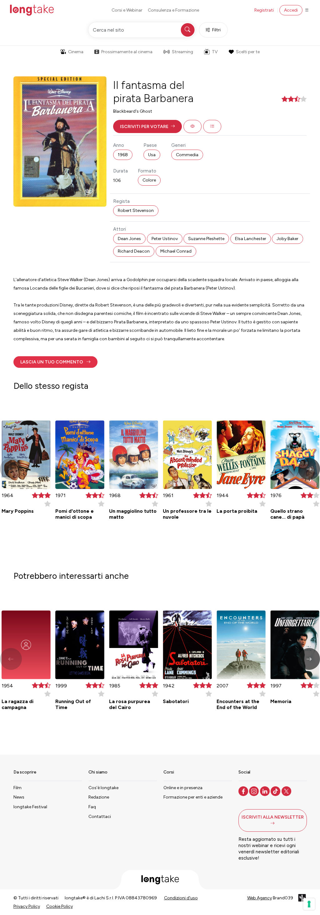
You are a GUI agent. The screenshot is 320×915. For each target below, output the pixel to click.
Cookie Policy (59, 906)
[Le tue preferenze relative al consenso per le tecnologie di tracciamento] (309, 904)
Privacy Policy (26, 906)
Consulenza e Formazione (173, 10)
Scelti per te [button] (248, 51)
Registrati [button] (264, 10)
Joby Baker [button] (287, 238)
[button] (147, 126)
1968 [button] (123, 154)
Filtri (216, 30)
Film (17, 787)
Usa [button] (152, 154)
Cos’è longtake (103, 787)
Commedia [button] (187, 154)
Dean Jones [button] (129, 238)
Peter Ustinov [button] (165, 238)
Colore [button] (149, 180)
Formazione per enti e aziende (192, 797)
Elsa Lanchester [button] (250, 238)
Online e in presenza (182, 787)
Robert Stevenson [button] (136, 210)
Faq (92, 807)
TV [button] (215, 51)
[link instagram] (254, 790)
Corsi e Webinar (127, 10)
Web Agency (259, 898)
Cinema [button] (75, 51)
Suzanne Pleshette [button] (206, 238)
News (18, 797)
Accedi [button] (291, 10)
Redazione (98, 797)
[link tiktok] (276, 790)
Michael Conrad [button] (176, 251)
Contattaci (99, 816)
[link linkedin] (265, 790)
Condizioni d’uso (181, 898)
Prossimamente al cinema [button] (126, 51)
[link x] (287, 790)
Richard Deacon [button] (134, 251)
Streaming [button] (182, 51)
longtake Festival (30, 807)
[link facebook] (243, 790)
